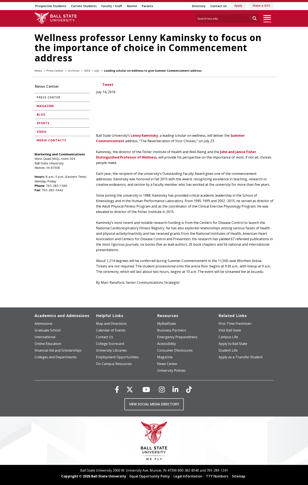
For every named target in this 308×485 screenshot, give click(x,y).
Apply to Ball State (233, 343)
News (38, 70)
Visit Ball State (230, 330)
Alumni (132, 6)
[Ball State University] (154, 442)
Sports (43, 123)
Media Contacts (51, 140)
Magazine (45, 106)
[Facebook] (117, 389)
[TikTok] (189, 389)
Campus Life (228, 337)
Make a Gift (261, 6)
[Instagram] (162, 389)
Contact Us (218, 6)
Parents (147, 6)
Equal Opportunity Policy (149, 476)
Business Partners (171, 330)
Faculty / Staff (111, 6)
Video (42, 132)
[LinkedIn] (175, 389)
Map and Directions (111, 323)
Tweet (107, 84)
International (45, 337)
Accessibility (166, 343)
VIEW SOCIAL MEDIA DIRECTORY (154, 404)
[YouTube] (146, 389)
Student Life (228, 350)
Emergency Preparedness (177, 337)
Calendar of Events (111, 330)
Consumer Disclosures (175, 350)
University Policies (171, 370)
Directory (199, 6)
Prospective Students (50, 6)
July (96, 70)
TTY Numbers (217, 476)
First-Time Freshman (235, 323)
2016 (87, 70)
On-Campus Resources (114, 363)
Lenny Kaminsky (144, 135)
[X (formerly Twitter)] (129, 389)
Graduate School (48, 330)
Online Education (48, 343)
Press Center (55, 70)
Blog (41, 114)
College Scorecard (110, 343)
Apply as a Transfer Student (241, 357)
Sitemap (238, 476)
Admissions (43, 323)
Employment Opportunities (117, 357)
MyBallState (166, 323)
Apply (238, 6)
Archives (73, 70)
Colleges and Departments (55, 357)
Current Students (84, 6)
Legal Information (187, 476)
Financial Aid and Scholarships (58, 350)
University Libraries (111, 350)
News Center (47, 86)
